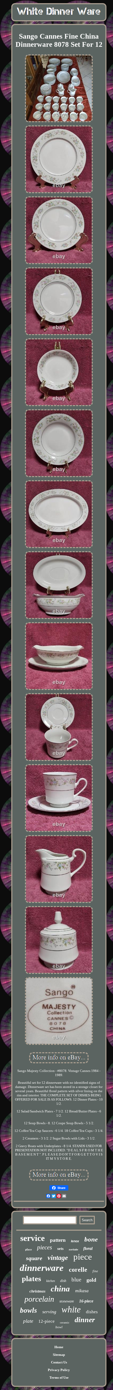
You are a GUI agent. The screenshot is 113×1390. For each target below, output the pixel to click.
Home (58, 1347)
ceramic (64, 1322)
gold (91, 1280)
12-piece (46, 1321)
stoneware (66, 1301)
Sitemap (59, 1355)
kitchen (50, 1281)
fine (95, 1271)
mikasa (82, 1290)
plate (28, 1321)
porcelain (39, 1299)
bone (91, 1239)
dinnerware (42, 1268)
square (34, 1258)
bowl (59, 1327)
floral (88, 1248)
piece (82, 1256)
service (32, 1238)
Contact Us (59, 1362)
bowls (28, 1310)
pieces (44, 1247)
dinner (85, 1320)
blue (76, 1279)
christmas (37, 1291)
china (60, 1288)
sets (60, 1248)
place (28, 1249)
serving (49, 1311)
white (71, 1309)
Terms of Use (59, 1377)
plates (31, 1278)
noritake (73, 1249)
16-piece (86, 1301)
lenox (75, 1241)
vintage (58, 1257)
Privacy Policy (59, 1370)
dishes (92, 1311)
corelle (78, 1269)
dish (63, 1281)
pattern (58, 1240)
